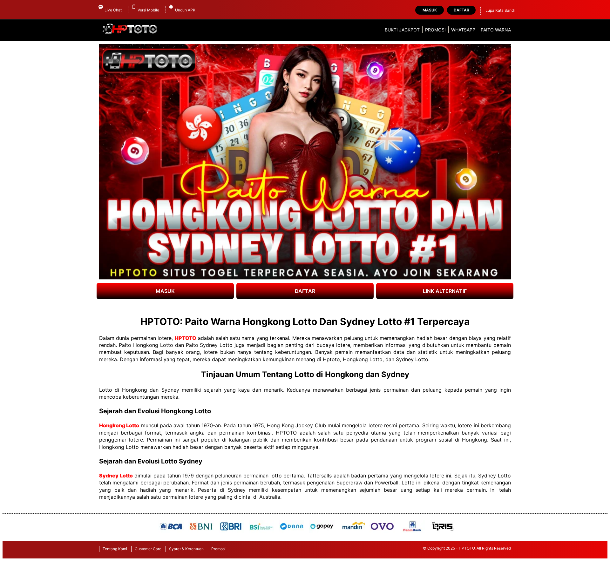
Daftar (461, 10)
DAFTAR (305, 291)
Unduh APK (185, 10)
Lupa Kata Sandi (500, 10)
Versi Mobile (148, 10)
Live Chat (113, 10)
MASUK (165, 291)
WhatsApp (463, 29)
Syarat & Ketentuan (186, 548)
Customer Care (148, 548)
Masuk (430, 10)
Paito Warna (496, 29)
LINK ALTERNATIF (445, 291)
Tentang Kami (115, 548)
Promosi (435, 29)
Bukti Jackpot (402, 29)
